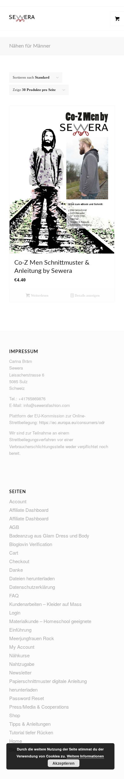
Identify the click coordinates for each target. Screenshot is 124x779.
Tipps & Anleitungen (30, 723)
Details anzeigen (87, 295)
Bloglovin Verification (30, 544)
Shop (14, 715)
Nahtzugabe (21, 663)
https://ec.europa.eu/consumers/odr (72, 422)
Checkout (19, 561)
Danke (16, 569)
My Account (21, 646)
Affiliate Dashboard (28, 509)
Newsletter (20, 672)
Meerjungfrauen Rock (31, 638)
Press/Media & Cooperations (39, 706)
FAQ (14, 595)
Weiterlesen (39, 295)
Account (17, 501)
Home (15, 740)
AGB (14, 527)
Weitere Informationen (85, 756)
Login (14, 612)
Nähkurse (19, 655)
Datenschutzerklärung (32, 586)
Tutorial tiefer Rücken (31, 732)
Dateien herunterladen (32, 578)
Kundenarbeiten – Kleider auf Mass (45, 604)
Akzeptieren (63, 763)
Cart (13, 552)
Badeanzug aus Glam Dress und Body (49, 535)
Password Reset (26, 698)
